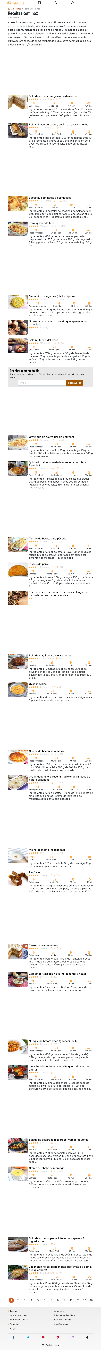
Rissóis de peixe (39, 564)
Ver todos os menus (18, 1319)
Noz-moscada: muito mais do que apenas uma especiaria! (58, 323)
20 (77, 1300)
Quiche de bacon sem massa (47, 751)
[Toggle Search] (72, 3)
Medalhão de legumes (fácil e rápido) (52, 296)
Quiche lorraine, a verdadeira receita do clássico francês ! (58, 464)
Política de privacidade (64, 1315)
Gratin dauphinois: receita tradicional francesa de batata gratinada (59, 778)
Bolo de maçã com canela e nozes (50, 655)
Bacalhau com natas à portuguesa (50, 197)
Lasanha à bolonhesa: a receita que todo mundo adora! (59, 1068)
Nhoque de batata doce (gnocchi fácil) (53, 1041)
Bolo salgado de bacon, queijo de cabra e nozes (58, 124)
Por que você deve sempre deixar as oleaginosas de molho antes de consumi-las (59, 594)
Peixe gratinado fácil (41, 223)
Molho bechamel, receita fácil (47, 849)
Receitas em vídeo (18, 1315)
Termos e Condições (63, 1319)
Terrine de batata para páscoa (47, 538)
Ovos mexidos (38, 683)
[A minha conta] (56, 3)
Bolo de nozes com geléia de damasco (53, 96)
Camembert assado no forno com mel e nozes (57, 973)
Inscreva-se (74, 382)
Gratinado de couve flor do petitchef (51, 436)
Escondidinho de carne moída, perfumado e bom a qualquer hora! (60, 1268)
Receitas (13, 1311)
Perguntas (14, 1324)
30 (84, 1300)
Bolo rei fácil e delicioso (43, 340)
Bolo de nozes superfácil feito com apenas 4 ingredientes (56, 1240)
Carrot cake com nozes (43, 945)
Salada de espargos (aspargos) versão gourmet (58, 1139)
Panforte (34, 872)
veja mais (36, 44)
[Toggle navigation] (90, 3)
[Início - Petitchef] (9, 9)
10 (71, 1300)
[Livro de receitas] (39, 3)
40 (91, 1300)
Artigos (12, 1328)
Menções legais (61, 1324)
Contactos (59, 1311)
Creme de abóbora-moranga (46, 1168)
